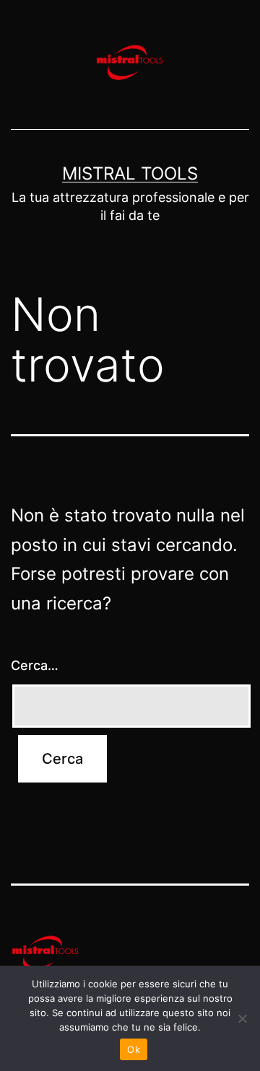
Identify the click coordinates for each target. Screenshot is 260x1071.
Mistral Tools (130, 173)
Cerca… (34, 665)
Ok (133, 1049)
